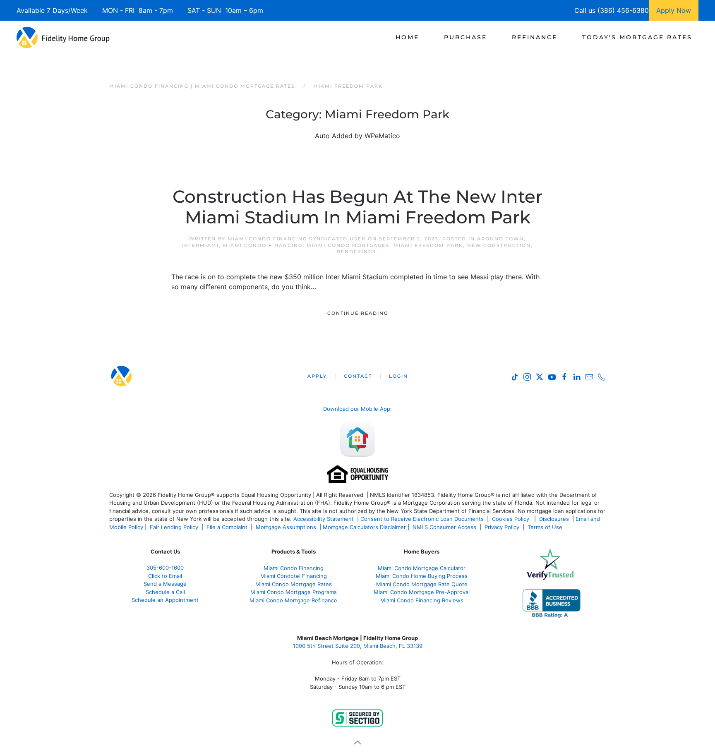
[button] (357, 742)
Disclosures (554, 518)
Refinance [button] (534, 37)
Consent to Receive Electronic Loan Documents (422, 518)
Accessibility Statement (323, 518)
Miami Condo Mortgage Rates (293, 584)
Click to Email (165, 576)
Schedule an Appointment (165, 600)
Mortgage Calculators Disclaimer (364, 527)
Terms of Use (546, 527)
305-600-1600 (165, 567)
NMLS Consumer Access (444, 527)
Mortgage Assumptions (286, 527)
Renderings (356, 251)
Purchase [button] (465, 37)
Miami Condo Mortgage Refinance (293, 600)
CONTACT (358, 376)
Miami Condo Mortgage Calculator (421, 568)
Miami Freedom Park (428, 245)
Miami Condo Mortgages (348, 245)
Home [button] (407, 37)
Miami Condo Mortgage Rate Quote (422, 584)
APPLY (317, 376)
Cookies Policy (511, 518)
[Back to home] (63, 37)
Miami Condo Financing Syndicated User (297, 239)
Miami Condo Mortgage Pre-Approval (422, 592)
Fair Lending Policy (174, 527)
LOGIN (398, 376)
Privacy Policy (502, 527)
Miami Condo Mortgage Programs (293, 592)
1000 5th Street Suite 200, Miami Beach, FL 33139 (357, 645)
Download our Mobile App (356, 408)
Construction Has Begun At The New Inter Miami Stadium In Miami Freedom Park (357, 207)
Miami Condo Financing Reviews (421, 600)
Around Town (500, 239)
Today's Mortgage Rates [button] (637, 37)
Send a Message (165, 583)
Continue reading (357, 313)
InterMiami (200, 245)
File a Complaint (227, 527)
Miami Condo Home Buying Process (422, 576)
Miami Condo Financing (262, 245)
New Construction (499, 245)
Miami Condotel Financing (293, 576)
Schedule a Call (165, 592)
